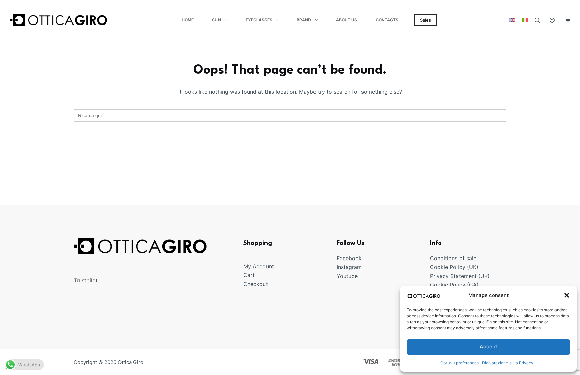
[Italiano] (525, 20)
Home (188, 19)
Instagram (349, 267)
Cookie (440, 267)
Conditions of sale (453, 258)
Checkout (255, 284)
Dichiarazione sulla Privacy (507, 362)
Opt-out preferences (459, 362)
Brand (304, 19)
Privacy (440, 276)
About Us (346, 19)
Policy (457, 267)
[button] (566, 295)
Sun (216, 19)
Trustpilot (86, 280)
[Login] (552, 20)
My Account (258, 266)
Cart (249, 275)
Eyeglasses (259, 19)
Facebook (349, 258)
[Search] (537, 20)
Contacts (387, 19)
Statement (463, 276)
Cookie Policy (447, 284)
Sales (425, 20)
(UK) (471, 267)
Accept (488, 346)
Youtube (347, 276)
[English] (512, 20)
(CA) (473, 284)
